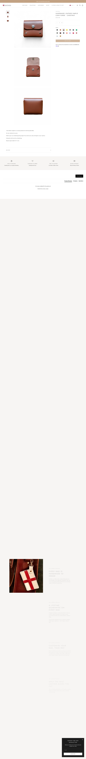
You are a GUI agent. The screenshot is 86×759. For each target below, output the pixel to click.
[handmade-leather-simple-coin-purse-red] (76, 33)
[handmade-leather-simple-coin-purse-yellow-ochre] (60, 36)
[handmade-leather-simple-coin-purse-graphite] (73, 30)
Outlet (47, 5)
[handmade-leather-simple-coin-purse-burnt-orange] (60, 30)
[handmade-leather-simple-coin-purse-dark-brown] (70, 30)
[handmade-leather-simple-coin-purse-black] (57, 30)
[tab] (68, 181)
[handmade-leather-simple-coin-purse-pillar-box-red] (73, 33)
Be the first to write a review (43, 188)
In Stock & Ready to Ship (58, 5)
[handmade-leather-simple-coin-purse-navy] (63, 33)
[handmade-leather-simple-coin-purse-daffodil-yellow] (66, 30)
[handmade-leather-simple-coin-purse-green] (76, 30)
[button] (43, 188)
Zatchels (58, 11)
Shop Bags (24, 5)
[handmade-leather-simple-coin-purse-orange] (66, 33)
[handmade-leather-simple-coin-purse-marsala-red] (60, 33)
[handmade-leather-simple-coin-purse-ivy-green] (57, 33)
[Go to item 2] (7, 16)
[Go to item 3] (7, 20)
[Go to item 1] (7, 12)
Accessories (41, 5)
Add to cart (68, 40)
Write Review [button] (79, 176)
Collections (33, 5)
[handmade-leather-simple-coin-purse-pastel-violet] (70, 33)
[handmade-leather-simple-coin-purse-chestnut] (63, 30)
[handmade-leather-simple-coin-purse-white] (57, 36)
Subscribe (73, 753)
